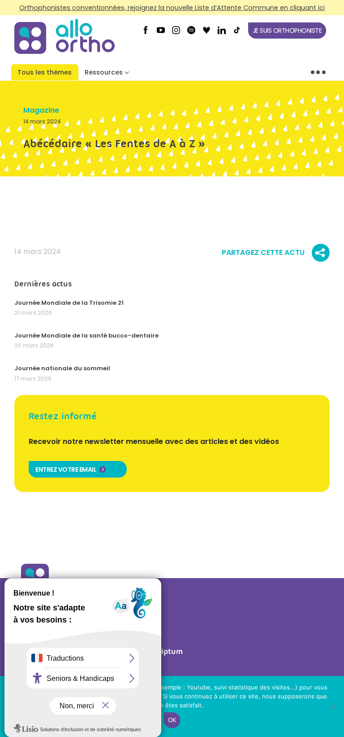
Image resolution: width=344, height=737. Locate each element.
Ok (172, 720)
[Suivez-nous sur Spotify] (191, 33)
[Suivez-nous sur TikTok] (237, 33)
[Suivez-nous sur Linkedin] (222, 33)
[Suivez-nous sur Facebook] (146, 33)
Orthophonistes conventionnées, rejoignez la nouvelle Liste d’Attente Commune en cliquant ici (172, 7)
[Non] (332, 706)
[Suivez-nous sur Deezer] (206, 33)
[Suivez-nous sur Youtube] (161, 33)
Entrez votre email (65, 469)
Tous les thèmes (44, 72)
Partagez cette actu (263, 252)
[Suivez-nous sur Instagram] (176, 33)
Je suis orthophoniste (287, 30)
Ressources (104, 72)
